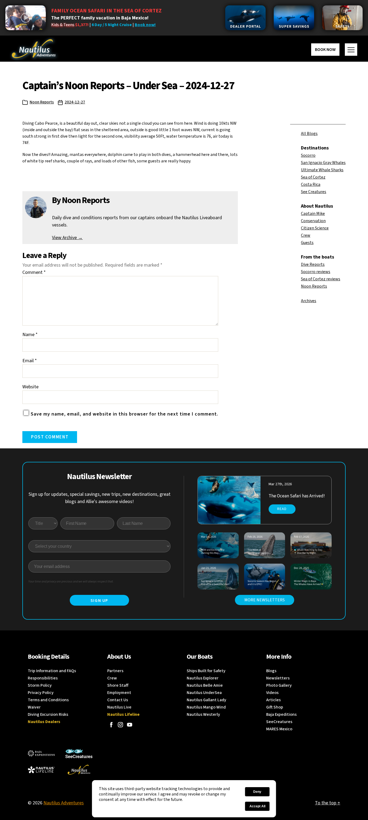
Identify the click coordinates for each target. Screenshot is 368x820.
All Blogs (309, 134)
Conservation (313, 221)
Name (30, 334)
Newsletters (278, 678)
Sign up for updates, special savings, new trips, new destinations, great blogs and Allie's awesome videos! (100, 498)
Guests (307, 243)
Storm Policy (40, 685)
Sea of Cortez (313, 177)
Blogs (271, 671)
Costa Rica (310, 184)
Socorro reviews (315, 272)
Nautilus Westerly (203, 714)
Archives (308, 301)
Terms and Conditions (48, 700)
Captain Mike (313, 214)
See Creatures (313, 192)
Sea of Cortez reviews (320, 279)
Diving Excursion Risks (48, 714)
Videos (272, 693)
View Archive (67, 237)
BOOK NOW (325, 50)
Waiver (34, 707)
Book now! (145, 25)
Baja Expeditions (281, 714)
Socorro (308, 155)
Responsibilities (43, 678)
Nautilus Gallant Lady (206, 700)
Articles (273, 700)
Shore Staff (118, 685)
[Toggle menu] (351, 49)
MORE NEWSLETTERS (264, 600)
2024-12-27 (75, 102)
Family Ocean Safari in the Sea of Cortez (106, 11)
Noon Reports (42, 102)
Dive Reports (313, 264)
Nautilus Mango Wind (206, 707)
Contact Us (117, 700)
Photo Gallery (279, 685)
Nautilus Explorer (202, 678)
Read (282, 509)
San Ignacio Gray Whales (323, 163)
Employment (119, 693)
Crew (305, 235)
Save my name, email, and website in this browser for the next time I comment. (124, 414)
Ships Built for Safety (206, 671)
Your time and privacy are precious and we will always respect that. (71, 581)
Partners (115, 671)
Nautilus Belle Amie (205, 685)
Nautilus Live (119, 707)
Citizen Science (315, 228)
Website (30, 386)
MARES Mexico (279, 729)
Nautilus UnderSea (204, 693)
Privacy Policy (41, 693)
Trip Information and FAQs (52, 671)
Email (29, 360)
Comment (34, 272)
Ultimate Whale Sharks (322, 170)
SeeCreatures (279, 722)
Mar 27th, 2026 (280, 484)
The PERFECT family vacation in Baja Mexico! (99, 18)
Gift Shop (274, 707)
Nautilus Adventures (63, 803)
